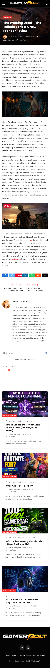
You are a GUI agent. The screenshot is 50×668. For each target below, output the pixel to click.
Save (20, 275)
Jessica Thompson (17, 37)
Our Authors (39, 655)
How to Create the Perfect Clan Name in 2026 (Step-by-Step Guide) (22, 427)
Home (7, 655)
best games (16, 259)
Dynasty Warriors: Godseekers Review (35, 289)
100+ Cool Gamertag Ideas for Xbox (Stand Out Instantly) (25, 543)
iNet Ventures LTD (34, 661)
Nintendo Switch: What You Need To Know (13, 289)
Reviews (7, 17)
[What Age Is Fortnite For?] (25, 465)
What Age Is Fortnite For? (19, 485)
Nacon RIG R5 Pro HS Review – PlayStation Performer (21, 601)
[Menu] (3, 3)
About (15, 655)
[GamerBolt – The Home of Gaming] (25, 4)
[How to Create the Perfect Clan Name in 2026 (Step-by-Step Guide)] (25, 404)
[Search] (46, 3)
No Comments (10, 40)
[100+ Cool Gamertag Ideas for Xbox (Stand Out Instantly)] (25, 520)
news (30, 240)
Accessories (9, 590)
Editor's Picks (9, 415)
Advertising (25, 655)
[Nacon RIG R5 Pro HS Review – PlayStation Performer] (25, 579)
